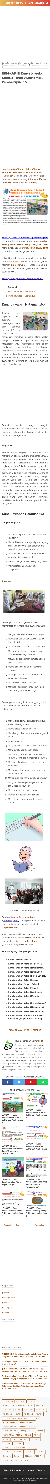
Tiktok (6, 1313)
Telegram (8, 1308)
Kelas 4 (14, 917)
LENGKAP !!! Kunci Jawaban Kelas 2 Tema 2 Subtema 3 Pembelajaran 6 (36, 1148)
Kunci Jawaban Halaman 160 (22, 291)
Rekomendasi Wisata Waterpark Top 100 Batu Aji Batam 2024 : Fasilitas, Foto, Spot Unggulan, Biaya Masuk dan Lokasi (24, 1386)
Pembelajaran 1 (27, 1422)
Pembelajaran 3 (31, 1418)
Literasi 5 (31, 1448)
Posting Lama (40, 1225)
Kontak (31, 1470)
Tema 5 (36, 1435)
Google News (10, 1298)
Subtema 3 (41, 1410)
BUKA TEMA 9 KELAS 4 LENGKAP (25, 1030)
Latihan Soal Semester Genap (16, 1460)
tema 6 (40, 1431)
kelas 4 (28, 941)
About (6, 1470)
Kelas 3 (6, 1418)
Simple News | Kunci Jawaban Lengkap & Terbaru (31, 1479)
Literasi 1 (24, 1439)
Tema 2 (19, 1435)
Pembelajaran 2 (10, 1427)
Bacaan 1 (18, 1452)
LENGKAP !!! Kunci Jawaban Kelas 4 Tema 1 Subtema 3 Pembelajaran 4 (36, 1114)
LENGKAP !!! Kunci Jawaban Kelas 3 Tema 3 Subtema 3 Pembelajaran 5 (36, 1212)
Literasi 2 (35, 1439)
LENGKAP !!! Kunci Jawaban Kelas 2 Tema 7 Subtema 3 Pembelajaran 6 (12, 1212)
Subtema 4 (17, 1418)
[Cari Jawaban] (47, 2)
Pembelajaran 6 (27, 1427)
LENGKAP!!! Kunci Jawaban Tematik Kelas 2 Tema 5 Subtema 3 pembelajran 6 (12, 1150)
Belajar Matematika (34, 1456)
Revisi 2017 (28, 1414)
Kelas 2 (30, 1406)
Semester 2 (20, 1401)
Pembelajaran (11, 920)
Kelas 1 (18, 1410)
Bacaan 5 (18, 1456)
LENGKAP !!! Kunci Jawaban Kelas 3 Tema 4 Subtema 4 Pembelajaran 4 (12, 1119)
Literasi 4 (18, 1443)
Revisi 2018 (7, 1414)
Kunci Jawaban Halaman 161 (21, 296)
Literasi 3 (7, 1443)
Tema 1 (32, 1431)
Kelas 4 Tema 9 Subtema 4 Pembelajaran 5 (23, 278)
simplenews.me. (10, 927)
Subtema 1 (7, 1410)
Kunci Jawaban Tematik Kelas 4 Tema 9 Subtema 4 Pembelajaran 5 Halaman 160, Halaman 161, (22, 172)
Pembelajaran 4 (10, 1431)
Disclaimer (41, 1470)
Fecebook (8, 1293)
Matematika (8, 1435)
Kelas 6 (39, 1414)
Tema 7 (15, 1439)
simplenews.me (19, 265)
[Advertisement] (25, 34)
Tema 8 (28, 1435)
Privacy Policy (18, 1470)
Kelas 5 (31, 1401)
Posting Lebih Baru (11, 1225)
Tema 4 (6, 1439)
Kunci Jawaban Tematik (13, 1406)
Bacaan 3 (40, 1452)
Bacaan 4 (7, 1456)
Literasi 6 (7, 1452)
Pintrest (7, 1303)
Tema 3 (23, 1431)
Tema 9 (22, 917)
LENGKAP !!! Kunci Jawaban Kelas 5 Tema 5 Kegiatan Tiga (12, 1182)
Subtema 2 (28, 1410)
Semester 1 (8, 1401)
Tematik (39, 1406)
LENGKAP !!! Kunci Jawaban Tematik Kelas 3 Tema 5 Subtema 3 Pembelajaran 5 (36, 1183)
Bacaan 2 (29, 1452)
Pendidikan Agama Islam (14, 1448)
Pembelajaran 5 (10, 1422)
